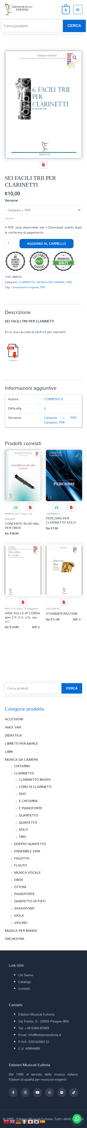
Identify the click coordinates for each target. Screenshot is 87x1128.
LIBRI (9, 751)
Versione (11, 200)
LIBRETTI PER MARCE (21, 743)
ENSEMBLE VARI (27, 851)
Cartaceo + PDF (60, 417)
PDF (42, 287)
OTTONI (20, 887)
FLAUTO (20, 865)
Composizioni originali (25, 287)
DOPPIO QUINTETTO (30, 844)
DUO (22, 794)
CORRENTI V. (54, 399)
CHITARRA (22, 766)
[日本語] (31, 1121)
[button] (75, 57)
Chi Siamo (25, 975)
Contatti (24, 988)
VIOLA (19, 915)
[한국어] (37, 1121)
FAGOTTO (21, 858)
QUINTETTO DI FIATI (29, 901)
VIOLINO (20, 923)
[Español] (43, 1121)
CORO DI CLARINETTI (35, 787)
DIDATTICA (13, 735)
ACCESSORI (14, 719)
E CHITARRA (28, 801)
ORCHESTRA (14, 939)
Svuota (9, 218)
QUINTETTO (28, 822)
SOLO (23, 829)
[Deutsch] (19, 1121)
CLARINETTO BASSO (35, 779)
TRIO (69, 282)
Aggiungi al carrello (46, 243)
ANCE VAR (13, 727)
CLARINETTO (27, 282)
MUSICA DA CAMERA (50, 282)
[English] (13, 1121)
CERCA (74, 26)
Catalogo (24, 982)
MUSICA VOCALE (27, 872)
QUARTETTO (28, 815)
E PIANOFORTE (30, 808)
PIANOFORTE (24, 894)
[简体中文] (6, 1121)
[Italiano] (25, 1121)
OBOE (18, 880)
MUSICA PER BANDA (21, 930)
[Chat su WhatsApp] (77, 1118)
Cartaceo (50, 422)
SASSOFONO (24, 908)
